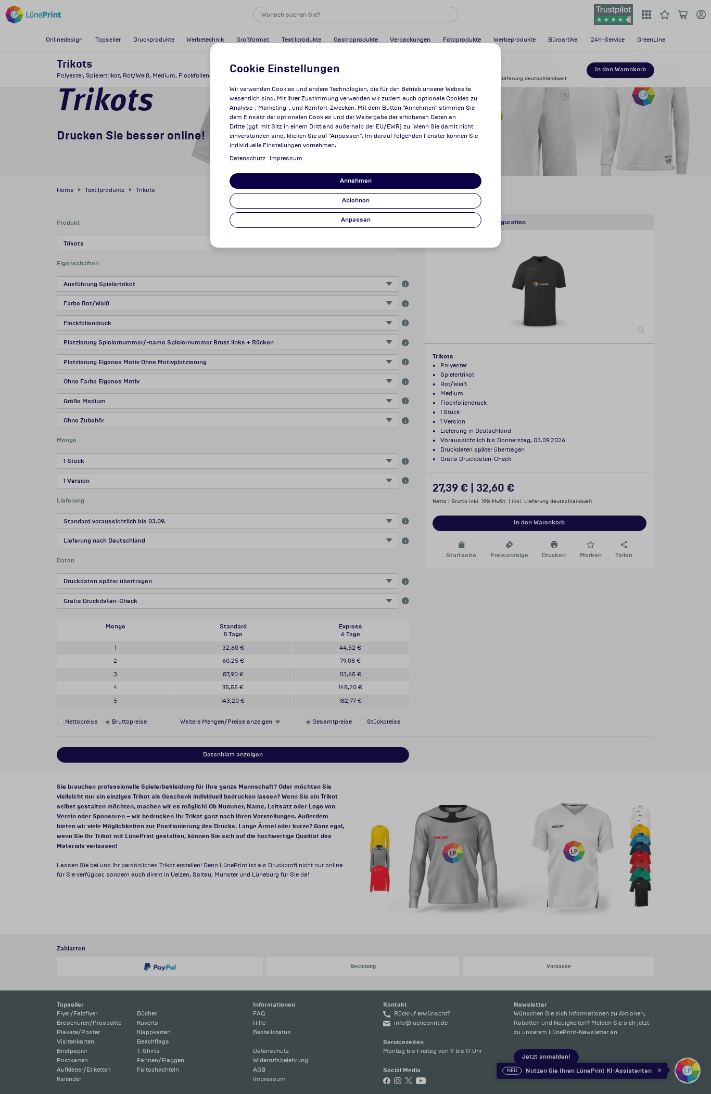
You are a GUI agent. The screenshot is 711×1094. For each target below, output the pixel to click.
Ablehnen (356, 200)
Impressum (286, 158)
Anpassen (356, 220)
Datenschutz (247, 158)
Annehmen (356, 181)
